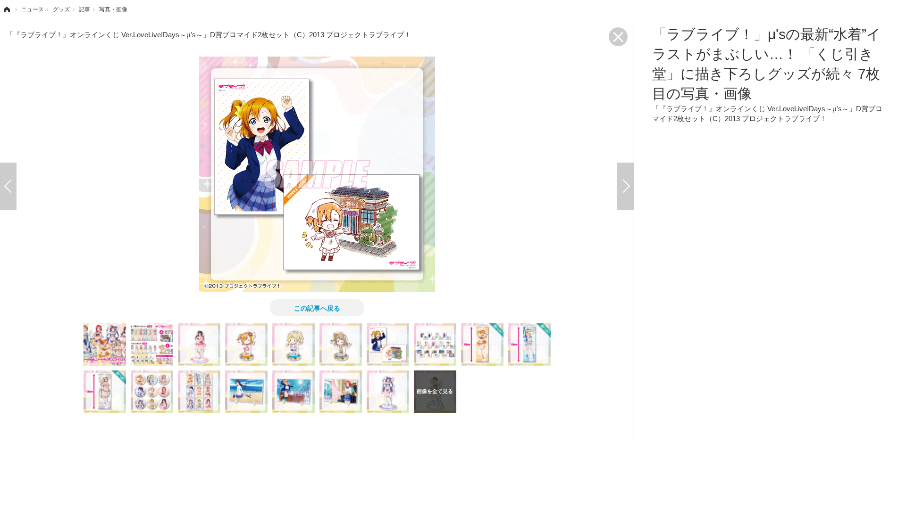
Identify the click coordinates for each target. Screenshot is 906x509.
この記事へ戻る (317, 307)
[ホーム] (6, 9)
